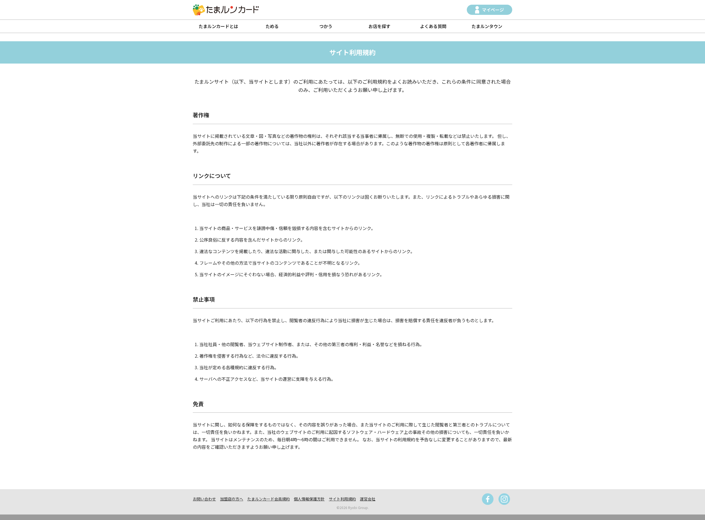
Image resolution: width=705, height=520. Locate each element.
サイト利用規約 (342, 499)
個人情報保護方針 (309, 499)
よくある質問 (433, 26)
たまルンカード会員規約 (268, 499)
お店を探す (379, 26)
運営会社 (367, 499)
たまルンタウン (486, 26)
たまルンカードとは (218, 26)
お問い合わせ (204, 499)
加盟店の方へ (231, 499)
